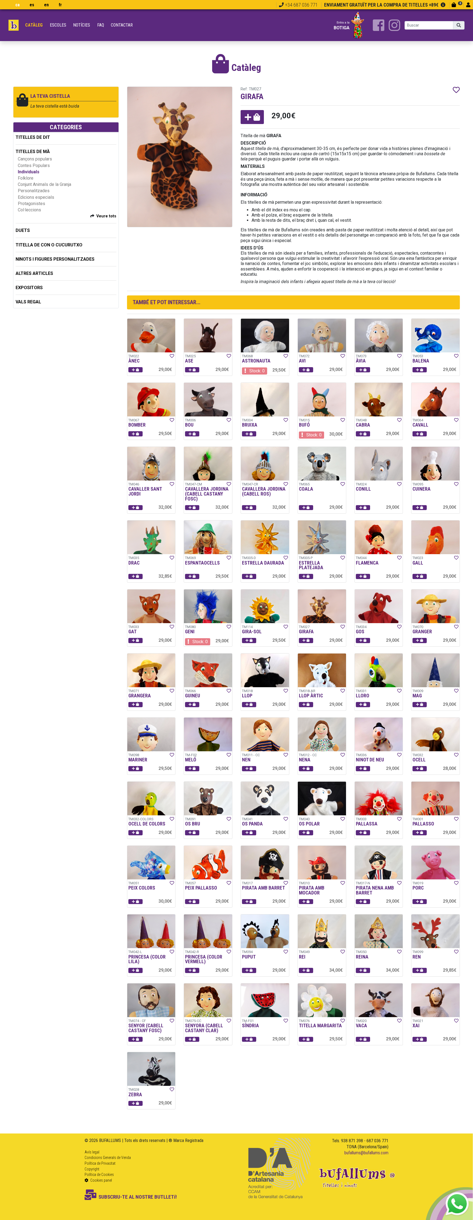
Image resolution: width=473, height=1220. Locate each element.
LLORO (362, 695)
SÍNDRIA (250, 1025)
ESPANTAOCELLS (202, 563)
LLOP (247, 695)
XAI (416, 1025)
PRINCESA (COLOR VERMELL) (203, 959)
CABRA (363, 425)
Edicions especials (36, 197)
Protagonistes (31, 203)
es (32, 4)
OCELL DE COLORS (146, 824)
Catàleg (34, 25)
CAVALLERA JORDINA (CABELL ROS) (263, 491)
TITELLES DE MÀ (33, 151)
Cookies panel (101, 1180)
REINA (362, 957)
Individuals (28, 171)
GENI (190, 631)
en (46, 4)
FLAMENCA (367, 563)
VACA (361, 1025)
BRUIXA (249, 425)
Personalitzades (34, 190)
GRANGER (422, 631)
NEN (246, 759)
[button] (252, 117)
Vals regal (28, 301)
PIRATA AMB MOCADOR (311, 890)
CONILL (363, 489)
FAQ (100, 25)
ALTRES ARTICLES (34, 273)
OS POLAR (309, 824)
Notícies (81, 25)
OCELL (419, 759)
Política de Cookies (99, 1174)
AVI (302, 361)
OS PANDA (252, 824)
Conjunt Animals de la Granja (44, 184)
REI (302, 957)
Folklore (25, 178)
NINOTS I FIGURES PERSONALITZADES (55, 259)
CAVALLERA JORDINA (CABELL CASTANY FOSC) (207, 493)
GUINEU (192, 695)
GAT (132, 631)
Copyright (92, 1169)
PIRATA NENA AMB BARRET (375, 890)
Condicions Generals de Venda (108, 1157)
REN (417, 957)
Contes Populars (34, 165)
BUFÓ (304, 425)
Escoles (58, 25)
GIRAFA (306, 631)
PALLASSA (366, 824)
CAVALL (420, 425)
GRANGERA (139, 695)
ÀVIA (361, 361)
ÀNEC (134, 361)
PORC (418, 888)
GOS (360, 631)
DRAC (134, 563)
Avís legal (92, 1152)
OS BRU (192, 824)
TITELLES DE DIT (33, 137)
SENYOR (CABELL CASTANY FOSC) (145, 1028)
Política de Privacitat (100, 1163)
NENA (304, 759)
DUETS (23, 230)
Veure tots (106, 216)
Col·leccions (29, 209)
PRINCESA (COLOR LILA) (147, 959)
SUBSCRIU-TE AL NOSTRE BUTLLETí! (138, 1197)
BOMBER (137, 425)
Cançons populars (35, 159)
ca (17, 4)
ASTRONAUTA (256, 361)
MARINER (137, 759)
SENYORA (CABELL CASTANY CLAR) (204, 1028)
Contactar (122, 25)
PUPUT (249, 957)
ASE (189, 361)
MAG (417, 695)
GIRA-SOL (252, 631)
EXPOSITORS (29, 287)
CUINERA (422, 489)
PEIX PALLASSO (201, 888)
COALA (306, 489)
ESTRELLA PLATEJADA (311, 565)
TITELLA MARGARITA (320, 1025)
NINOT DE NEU (370, 759)
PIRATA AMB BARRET (263, 888)
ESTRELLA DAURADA (263, 563)
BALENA (421, 361)
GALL (418, 563)
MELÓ (190, 759)
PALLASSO (423, 824)
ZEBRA (135, 1094)
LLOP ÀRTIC (311, 695)
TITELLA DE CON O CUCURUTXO (49, 245)
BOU (189, 425)
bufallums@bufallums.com (366, 1152)
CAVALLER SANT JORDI (145, 491)
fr (60, 4)
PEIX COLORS (141, 888)
